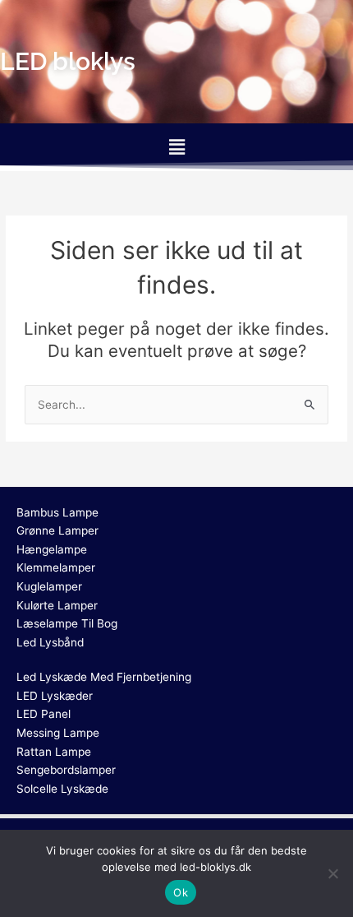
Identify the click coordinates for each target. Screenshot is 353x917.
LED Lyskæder (54, 695)
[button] (176, 147)
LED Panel (43, 713)
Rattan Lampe (53, 751)
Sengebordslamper (66, 769)
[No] (332, 873)
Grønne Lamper (57, 530)
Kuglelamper (49, 586)
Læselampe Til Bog (66, 623)
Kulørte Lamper (57, 605)
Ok (180, 892)
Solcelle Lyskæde (62, 788)
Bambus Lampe (57, 512)
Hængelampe (51, 549)
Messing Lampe (57, 732)
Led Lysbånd (50, 642)
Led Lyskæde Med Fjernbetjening (103, 676)
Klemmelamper (55, 567)
